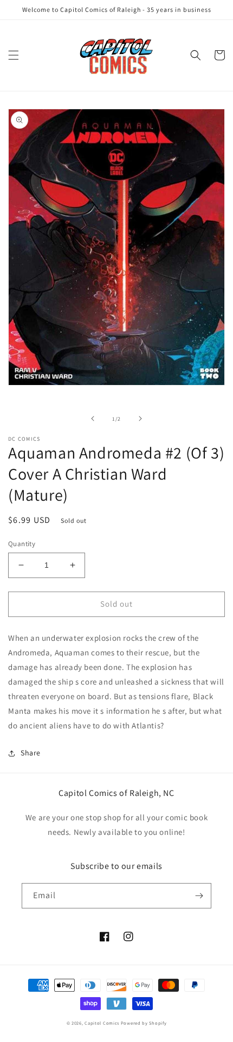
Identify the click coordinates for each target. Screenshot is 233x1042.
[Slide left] (93, 418)
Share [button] (31, 753)
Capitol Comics (102, 1023)
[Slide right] (140, 418)
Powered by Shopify (144, 1023)
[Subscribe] (199, 895)
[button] (13, 55)
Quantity (21, 543)
